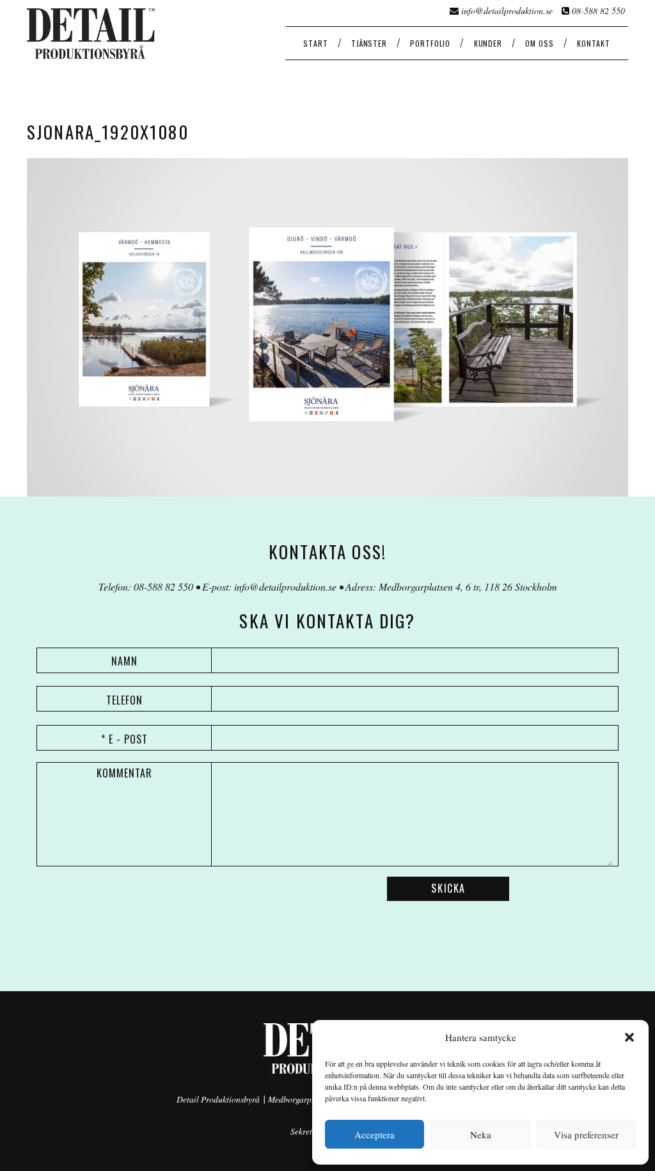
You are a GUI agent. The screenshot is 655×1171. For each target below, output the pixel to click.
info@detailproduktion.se (507, 10)
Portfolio (430, 43)
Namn (124, 661)
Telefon (124, 700)
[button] (629, 1037)
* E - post (124, 739)
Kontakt (593, 43)
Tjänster (369, 43)
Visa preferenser (586, 1134)
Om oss (539, 43)
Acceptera (374, 1134)
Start (315, 43)
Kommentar (124, 773)
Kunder (488, 43)
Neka (480, 1134)
